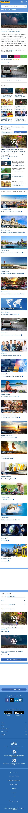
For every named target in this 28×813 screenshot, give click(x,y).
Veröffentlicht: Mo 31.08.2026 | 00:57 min (9, 156)
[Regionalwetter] (14, 263)
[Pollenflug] (22, 2)
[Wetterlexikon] (14, 365)
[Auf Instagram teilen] (17, 56)
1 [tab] (5, 80)
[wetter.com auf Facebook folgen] (7, 700)
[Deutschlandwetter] (14, 201)
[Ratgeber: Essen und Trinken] (14, 406)
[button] (14, 723)
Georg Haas (11, 50)
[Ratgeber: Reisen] (14, 386)
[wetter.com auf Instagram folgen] (21, 700)
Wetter (3, 723)
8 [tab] (21, 80)
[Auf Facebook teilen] (4, 56)
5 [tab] (14, 80)
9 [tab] (23, 80)
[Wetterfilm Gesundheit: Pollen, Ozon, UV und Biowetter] (6, 170)
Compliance (14, 792)
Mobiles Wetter (5, 729)
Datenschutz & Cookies (14, 776)
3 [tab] (9, 80)
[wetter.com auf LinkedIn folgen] (16, 700)
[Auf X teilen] (11, 56)
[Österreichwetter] (14, 222)
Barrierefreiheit (14, 796)
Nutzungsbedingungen (14, 801)
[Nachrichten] (14, 71)
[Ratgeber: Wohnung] (14, 468)
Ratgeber (3, 734)
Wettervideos (4, 732)
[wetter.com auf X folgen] (12, 700)
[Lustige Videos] (14, 509)
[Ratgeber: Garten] (14, 489)
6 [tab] (16, 80)
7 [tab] (18, 80)
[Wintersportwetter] (14, 550)
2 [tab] (7, 80)
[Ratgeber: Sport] (14, 447)
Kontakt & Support (14, 784)
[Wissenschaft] (14, 530)
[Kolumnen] (14, 345)
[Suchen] (25, 6)
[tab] (7, 132)
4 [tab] (12, 80)
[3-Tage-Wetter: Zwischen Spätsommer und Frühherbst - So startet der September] (6, 183)
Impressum (14, 788)
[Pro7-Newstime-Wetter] (6, 177)
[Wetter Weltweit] (14, 304)
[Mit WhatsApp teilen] (23, 56)
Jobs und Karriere (14, 772)
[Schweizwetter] (14, 242)
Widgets (3, 726)
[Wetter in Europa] (14, 283)
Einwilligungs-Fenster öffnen (14, 780)
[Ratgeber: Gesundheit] (14, 427)
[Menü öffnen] (25, 1)
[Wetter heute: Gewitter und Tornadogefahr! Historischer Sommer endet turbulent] (6, 163)
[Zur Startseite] (6, 1)
